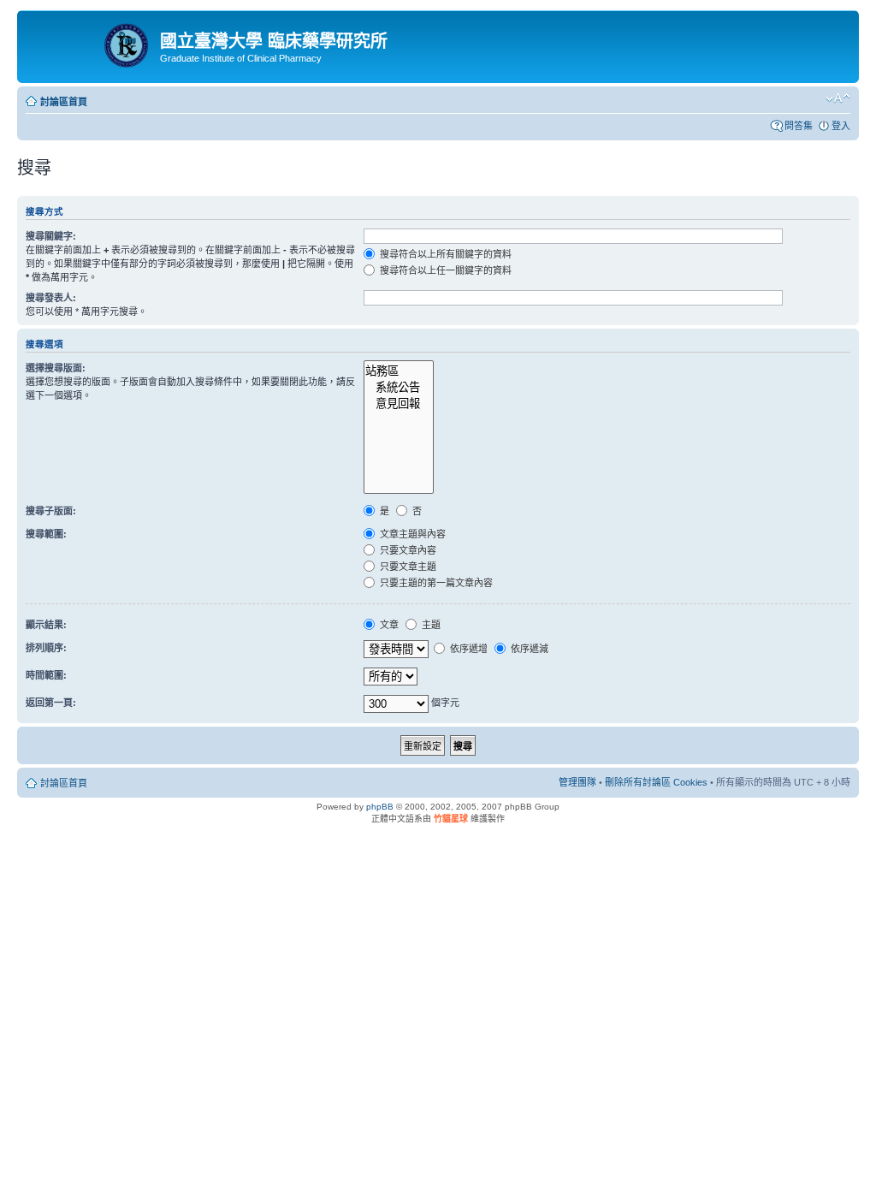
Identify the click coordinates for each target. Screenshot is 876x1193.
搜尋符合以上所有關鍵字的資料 (444, 254)
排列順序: (46, 648)
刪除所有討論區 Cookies (656, 782)
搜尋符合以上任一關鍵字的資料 (444, 270)
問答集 (798, 126)
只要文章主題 (406, 566)
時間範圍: (46, 675)
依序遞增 (467, 649)
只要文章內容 (406, 550)
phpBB (380, 806)
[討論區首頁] (90, 42)
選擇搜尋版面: (56, 368)
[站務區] (398, 370)
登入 (841, 126)
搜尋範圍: (46, 534)
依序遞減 (528, 649)
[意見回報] (398, 403)
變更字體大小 (838, 98)
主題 (430, 625)
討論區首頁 (63, 102)
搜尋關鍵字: (51, 236)
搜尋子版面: (51, 511)
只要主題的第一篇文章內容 (435, 583)
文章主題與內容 (411, 534)
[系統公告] (398, 386)
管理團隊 (577, 782)
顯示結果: (46, 625)
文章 (388, 625)
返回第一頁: (51, 702)
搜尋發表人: (51, 298)
